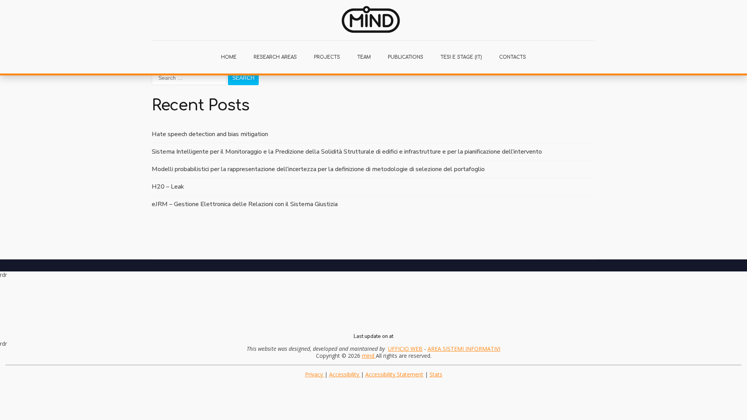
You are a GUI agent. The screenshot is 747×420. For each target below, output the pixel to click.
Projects (327, 57)
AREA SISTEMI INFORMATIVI (464, 348)
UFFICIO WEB (405, 348)
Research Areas (275, 57)
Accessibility (345, 374)
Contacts (512, 57)
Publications (405, 57)
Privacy (314, 374)
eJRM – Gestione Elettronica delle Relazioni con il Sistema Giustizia (245, 204)
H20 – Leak (168, 186)
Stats (436, 374)
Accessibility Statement (394, 374)
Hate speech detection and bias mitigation (210, 134)
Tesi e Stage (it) (461, 57)
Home (229, 57)
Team (364, 57)
